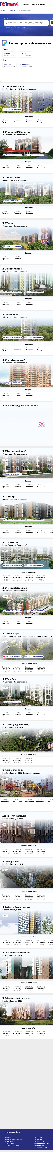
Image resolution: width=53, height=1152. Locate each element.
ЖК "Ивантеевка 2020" (13, 86)
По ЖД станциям (12, 1145)
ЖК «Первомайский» (12, 269)
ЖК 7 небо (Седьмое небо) (15, 725)
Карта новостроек (41, 1143)
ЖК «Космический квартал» (16, 998)
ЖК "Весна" (7, 223)
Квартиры (29, 116)
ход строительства (12, 109)
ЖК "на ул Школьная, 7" (13, 360)
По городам (9, 1143)
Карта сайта (39, 1145)
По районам (39, 1141)
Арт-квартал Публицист (14, 816)
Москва (8, 1138)
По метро (38, 1139)
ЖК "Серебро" (9, 679)
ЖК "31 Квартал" (10, 542)
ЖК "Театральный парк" (14, 451)
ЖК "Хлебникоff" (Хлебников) (16, 132)
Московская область (13, 1139)
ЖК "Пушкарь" (9, 497)
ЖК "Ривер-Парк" (10, 633)
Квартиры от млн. (29, 572)
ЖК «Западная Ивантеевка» (16, 953)
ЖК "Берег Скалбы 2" (12, 177)
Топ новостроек (40, 1147)
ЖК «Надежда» (10, 314)
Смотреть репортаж (14, 155)
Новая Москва (11, 1141)
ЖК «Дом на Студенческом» (16, 907)
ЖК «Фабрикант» (10, 861)
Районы (12, 11)
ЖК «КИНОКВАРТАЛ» (12, 770)
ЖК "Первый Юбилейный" (14, 588)
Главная (3, 11)
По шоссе (38, 1138)
